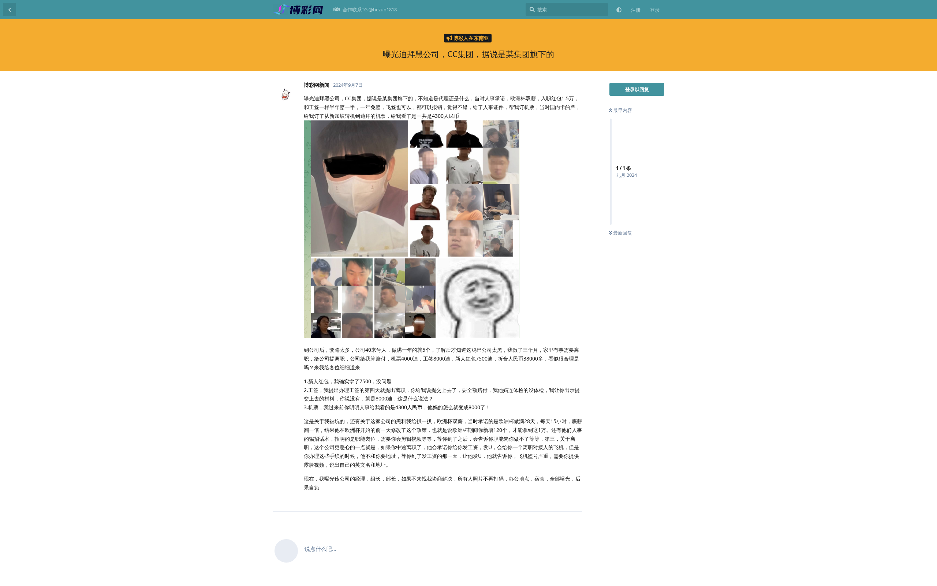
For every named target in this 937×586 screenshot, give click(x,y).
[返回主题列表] (9, 9)
